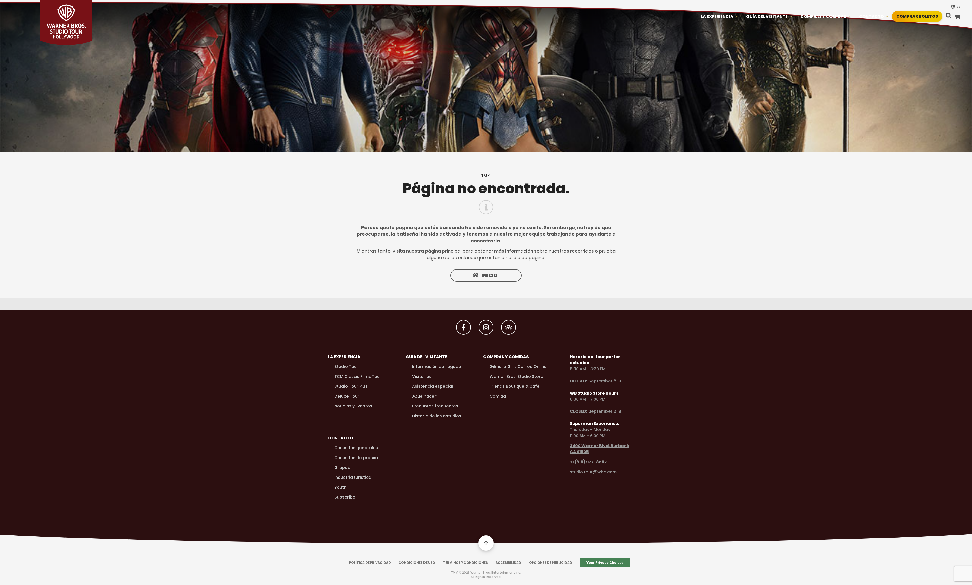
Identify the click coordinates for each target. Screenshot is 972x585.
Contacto (871, 16)
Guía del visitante (767, 16)
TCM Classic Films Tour (357, 376)
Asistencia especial (432, 386)
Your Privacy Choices (605, 562)
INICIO (489, 275)
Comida (498, 396)
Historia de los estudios (436, 416)
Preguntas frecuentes (435, 406)
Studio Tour (346, 367)
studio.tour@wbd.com (593, 472)
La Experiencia (717, 16)
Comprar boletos (917, 16)
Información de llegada (436, 367)
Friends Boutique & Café (515, 386)
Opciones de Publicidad (550, 562)
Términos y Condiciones (465, 562)
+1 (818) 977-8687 (588, 462)
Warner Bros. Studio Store (516, 376)
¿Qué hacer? (425, 396)
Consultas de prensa (356, 458)
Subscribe (344, 497)
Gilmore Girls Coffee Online (518, 367)
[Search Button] (949, 16)
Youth (340, 487)
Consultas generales (356, 448)
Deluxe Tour (346, 396)
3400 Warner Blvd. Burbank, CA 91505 (600, 449)
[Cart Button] (958, 16)
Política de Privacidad (370, 562)
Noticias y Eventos (353, 406)
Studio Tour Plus (351, 386)
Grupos (342, 467)
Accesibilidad (508, 562)
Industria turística (352, 477)
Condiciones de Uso (417, 562)
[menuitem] (955, 7)
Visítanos (421, 376)
